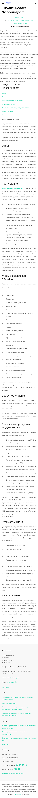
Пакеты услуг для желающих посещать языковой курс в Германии (19, 727)
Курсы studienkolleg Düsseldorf (12, 100)
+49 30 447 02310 (8, 673)
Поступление (6, 97)
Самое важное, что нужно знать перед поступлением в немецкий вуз (15, 708)
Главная (16, 17)
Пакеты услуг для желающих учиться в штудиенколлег (15, 733)
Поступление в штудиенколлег (12, 188)
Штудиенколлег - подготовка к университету (20, 20)
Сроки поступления (8, 104)
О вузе (4, 93)
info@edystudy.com (13, 678)
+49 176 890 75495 (23, 671)
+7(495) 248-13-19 (22, 667)
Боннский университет (9, 703)
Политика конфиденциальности (13, 773)
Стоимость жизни (8, 111)
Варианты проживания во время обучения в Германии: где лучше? (17, 714)
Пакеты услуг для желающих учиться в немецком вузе (19, 739)
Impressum (5, 687)
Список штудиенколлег (20, 23)
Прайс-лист (6, 744)
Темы (22, 17)
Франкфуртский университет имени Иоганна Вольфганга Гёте (17, 698)
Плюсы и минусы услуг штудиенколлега (15, 108)
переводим (17, 794)
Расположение (7, 115)
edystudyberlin (12, 682)
